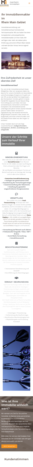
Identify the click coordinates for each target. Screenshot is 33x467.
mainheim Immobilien (14, 3)
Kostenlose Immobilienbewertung (17, 178)
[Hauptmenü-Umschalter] (29, 3)
